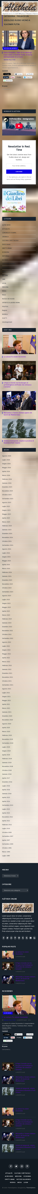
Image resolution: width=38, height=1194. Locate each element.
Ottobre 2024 (7, 541)
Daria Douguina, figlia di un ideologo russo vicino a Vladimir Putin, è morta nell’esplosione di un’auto (18, 55)
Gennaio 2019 (6, 762)
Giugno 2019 (6, 751)
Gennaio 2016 (6, 793)
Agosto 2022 (6, 642)
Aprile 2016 (6, 789)
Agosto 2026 (6, 456)
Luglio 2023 (6, 599)
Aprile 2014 (6, 801)
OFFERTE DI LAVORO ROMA (11, 302)
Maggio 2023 (6, 607)
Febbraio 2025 (7, 526)
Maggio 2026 (6, 467)
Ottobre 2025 (7, 495)
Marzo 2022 (6, 661)
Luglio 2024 (6, 553)
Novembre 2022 (7, 630)
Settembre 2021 (7, 685)
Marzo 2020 (6, 731)
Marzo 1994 (6, 852)
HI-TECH (5, 260)
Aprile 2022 (6, 658)
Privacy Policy (20, 179)
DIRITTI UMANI (7, 248)
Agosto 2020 (6, 724)
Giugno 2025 (6, 510)
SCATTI (4, 318)
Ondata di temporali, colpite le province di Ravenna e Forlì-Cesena (19, 442)
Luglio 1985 (6, 856)
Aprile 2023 (6, 611)
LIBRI (3, 279)
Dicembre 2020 (7, 716)
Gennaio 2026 (6, 483)
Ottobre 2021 (7, 681)
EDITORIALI (5, 256)
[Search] (35, 8)
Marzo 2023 (6, 615)
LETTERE (5, 275)
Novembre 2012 (7, 817)
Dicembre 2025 (7, 487)
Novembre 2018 (7, 766)
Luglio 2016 (6, 786)
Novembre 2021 (7, 677)
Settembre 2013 (7, 805)
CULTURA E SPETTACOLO (10, 240)
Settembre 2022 (7, 638)
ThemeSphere (30, 1187)
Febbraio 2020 (7, 735)
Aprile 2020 (6, 727)
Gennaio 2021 (6, 712)
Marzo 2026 (6, 475)
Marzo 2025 (6, 522)
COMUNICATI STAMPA (9, 233)
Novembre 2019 (7, 739)
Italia (4, 271)
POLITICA (5, 306)
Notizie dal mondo (10, 48)
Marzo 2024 (6, 568)
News (4, 295)
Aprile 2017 (6, 778)
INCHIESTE (5, 267)
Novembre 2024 (7, 537)
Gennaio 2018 (6, 774)
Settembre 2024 (7, 545)
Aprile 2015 (6, 797)
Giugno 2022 (6, 650)
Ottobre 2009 (7, 832)
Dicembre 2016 (7, 782)
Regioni (4, 310)
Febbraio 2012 (7, 824)
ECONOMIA (5, 252)
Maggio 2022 (6, 654)
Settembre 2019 (7, 743)
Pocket (19, 77)
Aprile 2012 (6, 821)
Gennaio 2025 (6, 529)
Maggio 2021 (6, 700)
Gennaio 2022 (6, 669)
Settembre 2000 (7, 844)
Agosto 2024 (6, 549)
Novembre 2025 (7, 491)
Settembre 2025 (7, 498)
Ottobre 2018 (7, 770)
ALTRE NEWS (6, 225)
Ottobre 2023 (7, 588)
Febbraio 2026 (7, 479)
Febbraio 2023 (7, 619)
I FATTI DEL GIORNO (8, 264)
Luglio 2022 (6, 646)
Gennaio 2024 (6, 576)
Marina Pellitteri (9, 60)
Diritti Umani (6, 244)
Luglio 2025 (6, 506)
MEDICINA (5, 287)
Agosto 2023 (6, 595)
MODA (4, 291)
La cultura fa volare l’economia (15, 357)
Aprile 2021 (6, 704)
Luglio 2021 (6, 692)
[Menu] (3, 8)
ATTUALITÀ (6, 229)
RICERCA (5, 314)
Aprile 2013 (6, 813)
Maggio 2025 (6, 514)
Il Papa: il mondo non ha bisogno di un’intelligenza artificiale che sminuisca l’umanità (17, 385)
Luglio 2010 (6, 828)
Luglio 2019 (6, 747)
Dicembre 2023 (7, 580)
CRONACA (5, 236)
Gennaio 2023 (6, 623)
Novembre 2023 (7, 584)
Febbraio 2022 (7, 665)
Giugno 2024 (6, 557)
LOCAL (4, 283)
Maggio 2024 (6, 561)
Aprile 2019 (6, 755)
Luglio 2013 (6, 809)
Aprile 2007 (6, 840)
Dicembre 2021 (7, 673)
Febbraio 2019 (7, 758)
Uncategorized (7, 322)
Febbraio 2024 (7, 572)
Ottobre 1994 (7, 848)
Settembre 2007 (7, 836)
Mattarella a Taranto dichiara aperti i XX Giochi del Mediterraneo (18, 414)
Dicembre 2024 (7, 533)
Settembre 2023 (7, 592)
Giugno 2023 (6, 603)
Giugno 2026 (6, 463)
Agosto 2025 (6, 502)
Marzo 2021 (6, 708)
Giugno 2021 (6, 696)
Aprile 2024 (6, 564)
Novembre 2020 (7, 720)
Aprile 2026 (6, 471)
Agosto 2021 (6, 689)
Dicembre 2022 (7, 626)
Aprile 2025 (6, 518)
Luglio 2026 (6, 460)
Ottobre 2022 (7, 634)
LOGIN (26, 1182)
